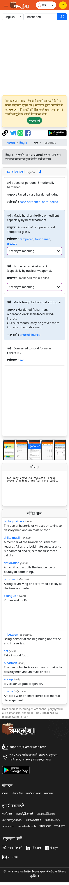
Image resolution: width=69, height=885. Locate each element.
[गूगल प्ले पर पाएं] (57, 133)
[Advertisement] (34, 57)
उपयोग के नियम (33, 793)
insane (8, 691)
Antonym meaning (21, 251)
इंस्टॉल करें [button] (35, 446)
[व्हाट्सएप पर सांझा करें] (20, 133)
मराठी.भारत (7, 813)
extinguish (11, 596)
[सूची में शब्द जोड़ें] (39, 171)
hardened (15, 171)
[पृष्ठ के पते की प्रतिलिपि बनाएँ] (5, 133)
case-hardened (30, 202)
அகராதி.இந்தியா (46, 813)
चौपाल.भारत (45, 826)
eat (6, 651)
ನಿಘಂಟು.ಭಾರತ (33, 820)
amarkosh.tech (27, 826)
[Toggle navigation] (6, 5)
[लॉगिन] (63, 5)
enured (25, 335)
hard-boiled (50, 202)
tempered (26, 239)
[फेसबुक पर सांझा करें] (28, 133)
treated (12, 243)
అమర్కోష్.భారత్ (24, 813)
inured (35, 335)
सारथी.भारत (59, 826)
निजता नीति (17, 793)
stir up (8, 679)
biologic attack (14, 521)
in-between (12, 634)
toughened (42, 239)
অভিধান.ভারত (8, 826)
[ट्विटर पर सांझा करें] (13, 133)
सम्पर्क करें (48, 793)
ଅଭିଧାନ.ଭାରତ (52, 820)
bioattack (10, 663)
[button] (7, 449)
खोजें (61, 17)
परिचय (5, 793)
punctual (10, 579)
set (22, 360)
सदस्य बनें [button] (34, 120)
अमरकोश (10, 143)
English (24, 143)
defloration (12, 563)
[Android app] (16, 770)
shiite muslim (13, 538)
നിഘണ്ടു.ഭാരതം (12, 820)
